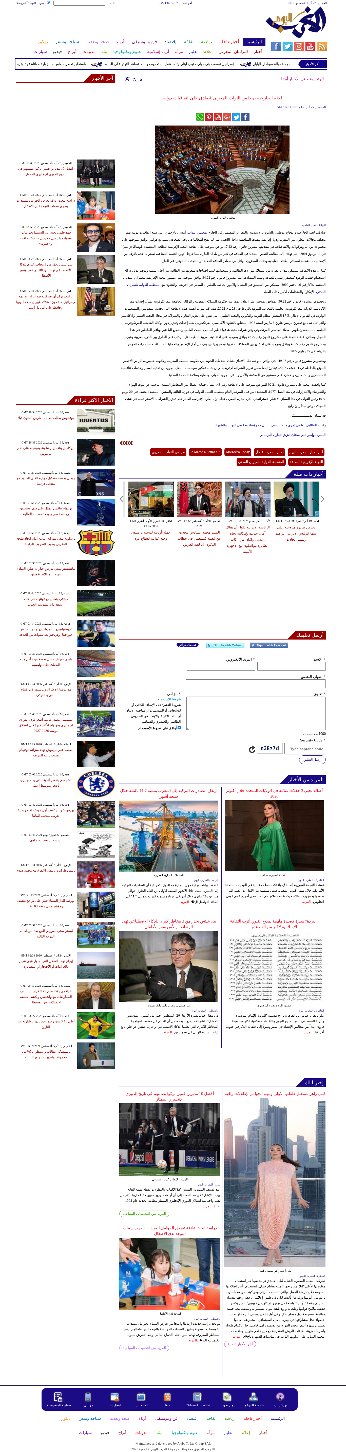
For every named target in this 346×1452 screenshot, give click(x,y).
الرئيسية (317, 79)
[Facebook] (269, 647)
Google (20, 3)
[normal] (134, 78)
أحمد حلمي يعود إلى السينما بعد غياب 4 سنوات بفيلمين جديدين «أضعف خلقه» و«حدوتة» (45, 238)
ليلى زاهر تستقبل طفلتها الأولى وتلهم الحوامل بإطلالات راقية (275, 1093)
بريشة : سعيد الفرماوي (46, 840)
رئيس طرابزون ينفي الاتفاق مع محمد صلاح (46, 870)
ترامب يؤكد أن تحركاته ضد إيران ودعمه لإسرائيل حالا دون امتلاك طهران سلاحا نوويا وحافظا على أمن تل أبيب (45, 301)
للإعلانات (142, 1405)
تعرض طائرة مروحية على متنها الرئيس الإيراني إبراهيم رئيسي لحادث (296, 533)
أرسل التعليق (312, 760)
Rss (168, 1405)
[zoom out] (141, 78)
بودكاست (280, 1405)
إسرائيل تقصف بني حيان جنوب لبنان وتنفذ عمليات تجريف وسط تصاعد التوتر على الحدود (197, 64)
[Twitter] (225, 647)
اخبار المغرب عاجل (269, 452)
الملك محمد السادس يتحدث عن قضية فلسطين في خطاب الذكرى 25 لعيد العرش (199, 538)
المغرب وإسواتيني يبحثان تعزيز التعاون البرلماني (293, 435)
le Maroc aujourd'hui (205, 452)
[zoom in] (127, 78)
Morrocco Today (238, 452)
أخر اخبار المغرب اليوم (306, 452)
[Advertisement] (140, 22)
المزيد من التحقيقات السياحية (144, 1214)
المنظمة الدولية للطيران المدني (261, 462)
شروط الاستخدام (169, 699)
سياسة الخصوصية (59, 1405)
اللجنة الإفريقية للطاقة (306, 462)
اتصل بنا (115, 1405)
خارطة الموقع (254, 1405)
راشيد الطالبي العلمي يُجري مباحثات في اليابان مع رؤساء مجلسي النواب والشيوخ (270, 425)
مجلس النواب (197, 232)
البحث (110, 3)
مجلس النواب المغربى (168, 452)
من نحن (228, 1405)
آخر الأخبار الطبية (240, 1344)
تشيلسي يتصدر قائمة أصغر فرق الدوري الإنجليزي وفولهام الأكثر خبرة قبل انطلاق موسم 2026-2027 (46, 725)
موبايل (89, 1405)
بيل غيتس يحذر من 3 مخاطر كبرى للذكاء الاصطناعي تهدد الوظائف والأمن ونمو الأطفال (45, 269)
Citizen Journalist (198, 1405)
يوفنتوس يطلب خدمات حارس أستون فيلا (46, 418)
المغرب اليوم (38, 3)
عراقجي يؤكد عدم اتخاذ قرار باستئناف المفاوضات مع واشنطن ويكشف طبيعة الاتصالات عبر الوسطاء (46, 996)
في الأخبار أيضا (293, 79)
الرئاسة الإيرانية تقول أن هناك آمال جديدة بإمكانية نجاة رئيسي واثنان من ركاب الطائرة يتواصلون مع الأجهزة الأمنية (248, 539)
